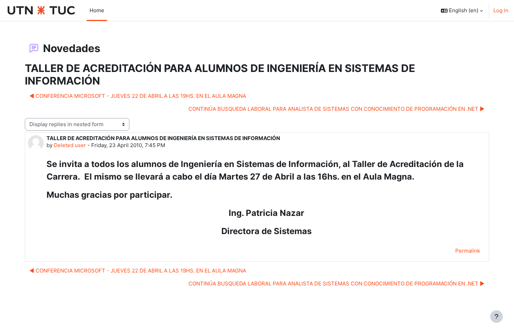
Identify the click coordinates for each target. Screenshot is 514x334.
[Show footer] (496, 316)
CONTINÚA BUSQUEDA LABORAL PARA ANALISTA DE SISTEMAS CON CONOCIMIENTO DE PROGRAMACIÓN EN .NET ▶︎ (336, 109)
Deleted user (70, 145)
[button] (461, 10)
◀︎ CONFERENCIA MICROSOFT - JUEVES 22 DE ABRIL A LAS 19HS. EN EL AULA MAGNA (137, 96)
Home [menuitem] (97, 10)
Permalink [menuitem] (467, 250)
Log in (500, 10)
